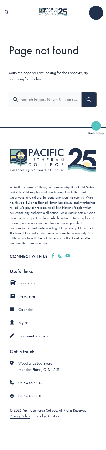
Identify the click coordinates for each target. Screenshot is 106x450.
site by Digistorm (48, 416)
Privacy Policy (20, 416)
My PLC (24, 322)
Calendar (25, 309)
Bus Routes (26, 282)
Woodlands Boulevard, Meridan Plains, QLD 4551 (39, 366)
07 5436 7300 (30, 382)
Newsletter (26, 296)
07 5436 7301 (30, 396)
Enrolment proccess (33, 336)
